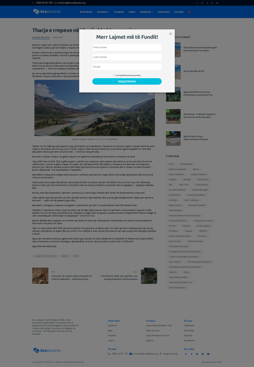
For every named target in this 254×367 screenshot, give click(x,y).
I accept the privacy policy (128, 75)
